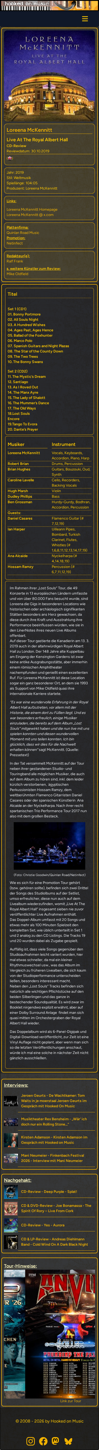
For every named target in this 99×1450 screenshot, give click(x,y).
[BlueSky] (68, 1441)
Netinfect (15, 243)
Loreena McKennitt (29, 130)
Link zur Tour (49, 1401)
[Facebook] (43, 1441)
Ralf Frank (15, 261)
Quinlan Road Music (23, 232)
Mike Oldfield (17, 274)
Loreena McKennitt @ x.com (30, 215)
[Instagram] (30, 1441)
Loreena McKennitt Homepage (32, 209)
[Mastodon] (56, 1441)
